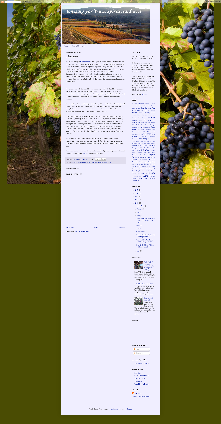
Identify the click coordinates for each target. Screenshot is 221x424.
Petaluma (153, 143)
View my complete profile (140, 396)
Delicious (81, 162)
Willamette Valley (137, 176)
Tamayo (143, 166)
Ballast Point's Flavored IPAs (143, 284)
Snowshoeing (143, 159)
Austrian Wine (146, 105)
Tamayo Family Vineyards (149, 299)
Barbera (153, 105)
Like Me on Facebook (141, 363)
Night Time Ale (141, 141)
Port (145, 148)
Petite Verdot (143, 145)
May (138, 251)
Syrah (134, 166)
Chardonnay (146, 113)
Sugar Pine (140, 164)
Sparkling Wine (102, 162)
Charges (153, 112)
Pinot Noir (151, 145)
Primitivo (149, 148)
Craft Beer (141, 118)
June (138, 216)
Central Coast (137, 113)
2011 (137, 203)
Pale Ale (140, 143)
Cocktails (144, 115)
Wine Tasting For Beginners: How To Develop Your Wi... (145, 220)
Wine (109, 162)
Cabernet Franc (150, 108)
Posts (137, 349)
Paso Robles (147, 143)
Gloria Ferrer (85, 62)
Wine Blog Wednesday (141, 384)
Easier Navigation (78, 46)
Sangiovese (136, 155)
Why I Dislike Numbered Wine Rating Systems (144, 241)
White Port (144, 173)
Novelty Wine (151, 141)
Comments (138, 353)
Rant (154, 148)
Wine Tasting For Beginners (143, 178)
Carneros (74, 162)
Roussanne (139, 152)
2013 (137, 196)
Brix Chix (137, 373)
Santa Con (143, 155)
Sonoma (94, 162)
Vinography (138, 381)
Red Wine (145, 150)
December (140, 206)
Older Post (121, 228)
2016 (137, 193)
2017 (137, 190)
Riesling (152, 150)
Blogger (129, 409)
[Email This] (96, 159)
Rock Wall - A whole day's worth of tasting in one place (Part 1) (149, 266)
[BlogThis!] (98, 159)
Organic (135, 143)
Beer (142, 108)
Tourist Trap (135, 171)
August (139, 209)
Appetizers (140, 103)
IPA (148, 132)
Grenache (148, 129)
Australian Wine (136, 105)
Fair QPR (141, 122)
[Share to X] (100, 159)
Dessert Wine (137, 120)
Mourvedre (135, 138)
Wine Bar (152, 176)
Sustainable (147, 164)
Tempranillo (152, 168)
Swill (153, 164)
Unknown (76, 159)
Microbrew (152, 136)
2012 (137, 200)
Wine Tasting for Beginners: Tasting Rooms (145, 236)
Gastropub (152, 125)
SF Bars (140, 157)
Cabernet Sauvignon (140, 110)
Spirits (134, 164)
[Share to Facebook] (102, 159)
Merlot (144, 136)
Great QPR (140, 129)
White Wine (151, 173)
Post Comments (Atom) (82, 231)
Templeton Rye (143, 168)
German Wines (136, 127)
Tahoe (138, 166)
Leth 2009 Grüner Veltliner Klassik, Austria (145, 246)
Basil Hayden (136, 108)
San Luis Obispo (150, 152)
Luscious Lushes (139, 378)
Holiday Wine (142, 131)
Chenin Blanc (136, 115)
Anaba (138, 228)
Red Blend (136, 150)
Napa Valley (143, 139)
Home (66, 46)
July (138, 212)
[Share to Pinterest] (105, 159)
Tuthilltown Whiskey (144, 171)
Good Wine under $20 (141, 376)
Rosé (133, 152)
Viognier (153, 171)
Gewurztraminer (146, 127)
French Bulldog (145, 125)
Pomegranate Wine (137, 148)
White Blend (136, 173)
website (85, 153)
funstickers (114, 409)
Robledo (139, 225)
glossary (144, 94)
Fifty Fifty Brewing (150, 122)
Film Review (136, 125)
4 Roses (134, 103)
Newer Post (70, 228)
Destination (147, 120)
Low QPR (146, 134)
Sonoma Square (137, 162)
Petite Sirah (136, 146)
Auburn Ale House (150, 103)
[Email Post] (91, 159)
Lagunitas (140, 134)
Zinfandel (135, 181)
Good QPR (87, 162)
